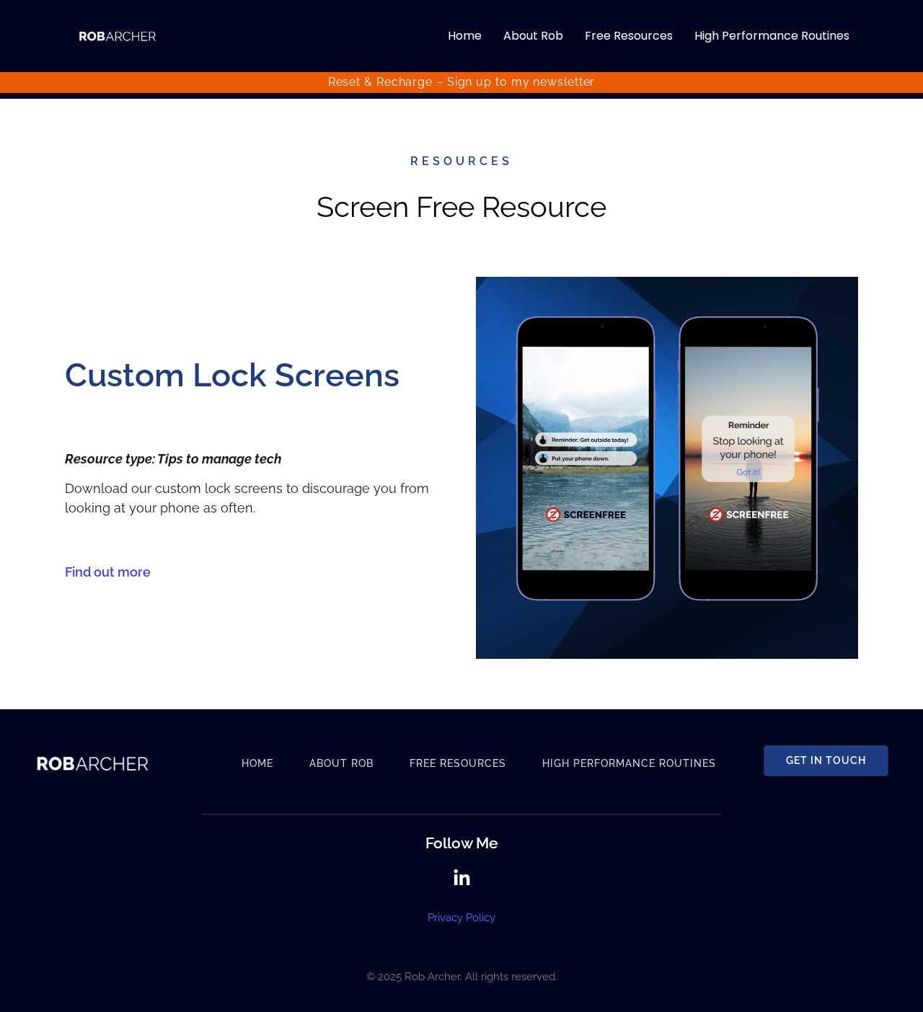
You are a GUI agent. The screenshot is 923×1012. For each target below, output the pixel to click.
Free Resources (629, 35)
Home (465, 35)
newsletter (564, 82)
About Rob (533, 35)
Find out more (108, 572)
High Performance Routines (771, 35)
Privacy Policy (461, 917)
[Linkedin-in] (462, 878)
